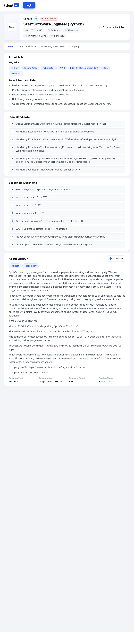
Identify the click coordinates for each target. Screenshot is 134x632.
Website (118, 258)
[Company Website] (36, 18)
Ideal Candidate (27, 46)
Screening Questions (52, 46)
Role (10, 46)
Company (74, 46)
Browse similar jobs (113, 27)
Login (29, 5)
